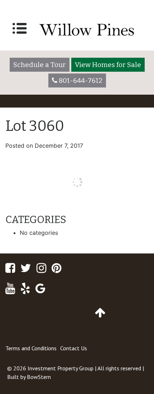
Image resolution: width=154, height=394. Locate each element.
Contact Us (73, 348)
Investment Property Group (60, 368)
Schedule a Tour (39, 65)
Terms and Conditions (31, 348)
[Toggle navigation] (20, 28)
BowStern (39, 376)
